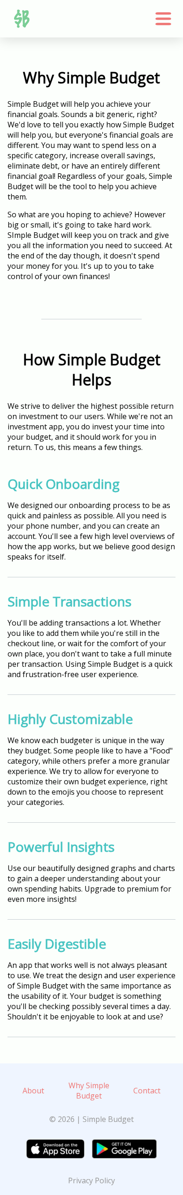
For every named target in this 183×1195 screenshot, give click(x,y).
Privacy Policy (91, 1180)
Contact (146, 1090)
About (33, 1090)
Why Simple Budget (89, 1090)
